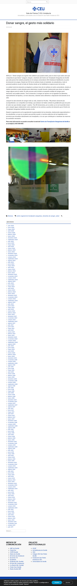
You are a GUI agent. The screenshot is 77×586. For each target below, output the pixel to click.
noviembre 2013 (12, 485)
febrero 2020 (12, 354)
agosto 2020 (11, 344)
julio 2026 (11, 225)
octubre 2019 (11, 361)
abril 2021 (11, 330)
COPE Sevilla (14, 552)
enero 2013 (11, 500)
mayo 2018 (11, 391)
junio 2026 (11, 227)
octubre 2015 (11, 445)
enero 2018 (11, 398)
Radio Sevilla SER (15, 569)
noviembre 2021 (12, 318)
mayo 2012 (11, 513)
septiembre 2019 (12, 363)
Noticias (10, 216)
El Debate (13, 559)
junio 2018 (11, 389)
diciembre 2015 (12, 441)
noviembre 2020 (12, 339)
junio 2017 (11, 410)
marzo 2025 (11, 248)
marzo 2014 (11, 478)
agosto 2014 (11, 469)
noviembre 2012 (12, 504)
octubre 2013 (11, 487)
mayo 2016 (11, 433)
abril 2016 (11, 434)
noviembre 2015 (12, 443)
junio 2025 (11, 243)
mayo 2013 (11, 494)
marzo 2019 (11, 373)
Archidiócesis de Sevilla (40, 550)
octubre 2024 (12, 257)
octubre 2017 (11, 403)
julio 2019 (10, 366)
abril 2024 (11, 267)
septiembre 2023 (13, 279)
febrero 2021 (11, 333)
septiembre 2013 (12, 488)
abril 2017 (11, 413)
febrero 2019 (11, 375)
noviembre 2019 (12, 359)
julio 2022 (11, 304)
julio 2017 (10, 408)
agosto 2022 (11, 302)
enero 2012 (11, 520)
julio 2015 (10, 450)
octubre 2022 (12, 299)
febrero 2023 (12, 292)
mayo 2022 (11, 307)
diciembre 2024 (12, 253)
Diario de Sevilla (15, 554)
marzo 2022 (11, 311)
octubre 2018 (11, 382)
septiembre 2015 (12, 447)
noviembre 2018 (12, 380)
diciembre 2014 (12, 462)
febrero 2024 (12, 271)
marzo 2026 (11, 232)
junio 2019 (11, 368)
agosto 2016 (11, 427)
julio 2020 (11, 346)
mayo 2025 (11, 245)
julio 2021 (10, 325)
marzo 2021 (11, 332)
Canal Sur (13, 550)
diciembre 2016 (12, 420)
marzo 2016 (11, 436)
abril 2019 (11, 372)
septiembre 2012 (12, 508)
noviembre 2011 (12, 523)
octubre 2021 (11, 319)
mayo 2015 (11, 453)
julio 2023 (11, 283)
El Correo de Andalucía (17, 556)
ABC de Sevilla (14, 548)
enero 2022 (11, 314)
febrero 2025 (12, 250)
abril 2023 (11, 288)
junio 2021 (11, 326)
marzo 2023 (11, 290)
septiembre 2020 (13, 342)
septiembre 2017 (12, 405)
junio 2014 (11, 473)
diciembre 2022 (12, 295)
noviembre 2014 (12, 464)
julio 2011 (10, 527)
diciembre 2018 (12, 379)
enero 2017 (11, 419)
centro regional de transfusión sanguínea (29, 216)
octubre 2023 (12, 278)
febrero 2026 (12, 234)
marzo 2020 (11, 353)
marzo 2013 (11, 497)
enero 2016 (11, 440)
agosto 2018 (11, 386)
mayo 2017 (11, 412)
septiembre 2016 (12, 426)
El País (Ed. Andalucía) (17, 563)
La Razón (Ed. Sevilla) (17, 565)
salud (57, 216)
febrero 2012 (11, 518)
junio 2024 (11, 264)
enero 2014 (11, 481)
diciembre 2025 (12, 238)
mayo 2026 (11, 229)
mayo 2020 (11, 349)
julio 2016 (10, 429)
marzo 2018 (11, 394)
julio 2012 (10, 509)
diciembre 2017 (12, 400)
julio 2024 (11, 262)
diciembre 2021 (12, 316)
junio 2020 (11, 347)
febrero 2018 (11, 396)
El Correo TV (14, 558)
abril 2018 (11, 393)
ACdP (34, 548)
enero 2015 (11, 460)
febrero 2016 (11, 438)
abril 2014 (11, 476)
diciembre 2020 (12, 337)
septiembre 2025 (13, 239)
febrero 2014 (11, 480)
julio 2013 (10, 490)
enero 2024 (11, 272)
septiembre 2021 (12, 321)
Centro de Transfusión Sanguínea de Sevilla (54, 121)
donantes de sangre (49, 216)
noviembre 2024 (12, 255)
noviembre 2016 (12, 422)
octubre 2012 (11, 506)
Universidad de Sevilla (39, 561)
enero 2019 (11, 377)
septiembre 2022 (13, 300)
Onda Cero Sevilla (15, 567)
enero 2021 (11, 335)
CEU (34, 552)
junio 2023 (11, 285)
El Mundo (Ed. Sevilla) (16, 561)
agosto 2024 (11, 260)
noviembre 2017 (12, 401)
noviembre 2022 (12, 297)
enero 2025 (11, 252)
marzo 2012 (11, 516)
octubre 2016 (11, 424)
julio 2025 (11, 241)
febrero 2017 (11, 417)
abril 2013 (11, 495)
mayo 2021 (11, 328)
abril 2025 (11, 246)
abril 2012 (11, 514)
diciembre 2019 (12, 358)
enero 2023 (11, 293)
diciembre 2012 (12, 502)
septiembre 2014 (12, 467)
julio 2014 (10, 471)
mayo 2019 (11, 370)
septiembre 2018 (12, 384)
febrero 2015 (11, 459)
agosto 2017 (11, 406)
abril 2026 (11, 231)
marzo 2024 (11, 269)
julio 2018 (10, 387)
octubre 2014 (11, 466)
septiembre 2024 (13, 258)
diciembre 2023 (12, 274)
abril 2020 (11, 351)
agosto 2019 (11, 365)
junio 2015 (11, 452)
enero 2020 (11, 356)
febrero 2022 (12, 312)
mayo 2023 (11, 286)
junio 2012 (11, 511)
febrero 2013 (11, 499)
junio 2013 (11, 492)
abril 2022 (11, 309)
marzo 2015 (11, 457)
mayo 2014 (11, 474)
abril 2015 (11, 455)
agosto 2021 (11, 323)
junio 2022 (11, 305)
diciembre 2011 (12, 521)
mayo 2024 (11, 265)
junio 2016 (11, 431)
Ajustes (68, 582)
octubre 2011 (11, 525)
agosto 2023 (11, 281)
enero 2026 (11, 236)
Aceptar (56, 582)
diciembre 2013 (12, 483)
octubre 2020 (12, 340)
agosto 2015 (11, 448)
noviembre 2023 (12, 276)
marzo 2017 (11, 415)
